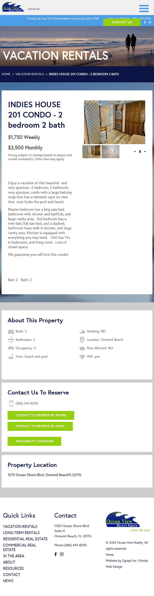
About (9, 562)
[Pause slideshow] (140, 152)
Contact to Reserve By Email (40, 426)
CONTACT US (122, 22)
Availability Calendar (34, 441)
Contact (11, 574)
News (8, 581)
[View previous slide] (135, 152)
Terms (110, 555)
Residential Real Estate (25, 539)
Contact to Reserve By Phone (41, 415)
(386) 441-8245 (141, 18)
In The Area (13, 556)
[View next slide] (145, 152)
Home (6, 74)
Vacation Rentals (29, 74)
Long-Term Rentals (21, 532)
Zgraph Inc (129, 561)
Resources (13, 568)
